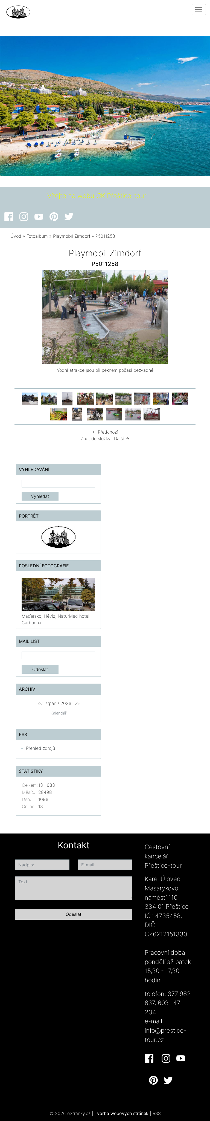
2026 (65, 703)
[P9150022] (77, 414)
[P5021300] (58, 414)
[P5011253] (85, 398)
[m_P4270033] (114, 414)
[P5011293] (180, 398)
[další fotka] (191, 318)
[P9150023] (95, 414)
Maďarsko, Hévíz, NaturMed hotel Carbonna (55, 619)
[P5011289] (161, 398)
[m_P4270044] (152, 414)
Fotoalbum (37, 236)
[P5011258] (123, 398)
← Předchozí (105, 432)
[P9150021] (30, 398)
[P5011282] (142, 398)
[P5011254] (104, 398)
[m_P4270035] (133, 414)
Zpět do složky (95, 438)
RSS (157, 1113)
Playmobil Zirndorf (71, 236)
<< (40, 703)
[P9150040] (49, 398)
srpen (50, 703)
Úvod (15, 236)
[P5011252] (67, 398)
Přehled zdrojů (40, 748)
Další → (121, 438)
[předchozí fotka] (19, 318)
